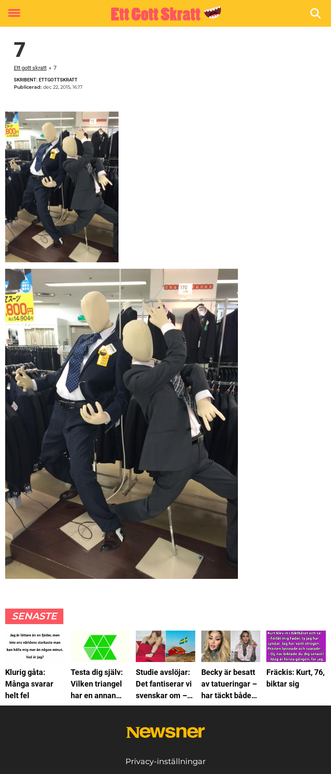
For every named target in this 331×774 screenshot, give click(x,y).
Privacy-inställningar (165, 761)
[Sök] (316, 13)
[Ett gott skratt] (162, 13)
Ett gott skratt (30, 68)
